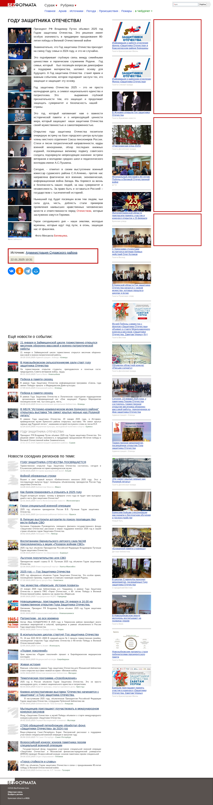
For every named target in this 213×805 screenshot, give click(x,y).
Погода (91, 11)
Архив (63, 11)
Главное (50, 11)
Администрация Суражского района (51, 252)
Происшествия (108, 11)
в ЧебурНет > (143, 11)
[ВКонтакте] (11, 271)
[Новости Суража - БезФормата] (18, 4)
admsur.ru (17, 239)
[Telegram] (27, 271)
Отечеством (84, 210)
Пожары (126, 11)
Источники (76, 11)
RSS (27, 798)
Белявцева (60, 235)
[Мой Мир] (36, 271)
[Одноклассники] (19, 271)
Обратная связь (15, 792)
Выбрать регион (15, 794)
